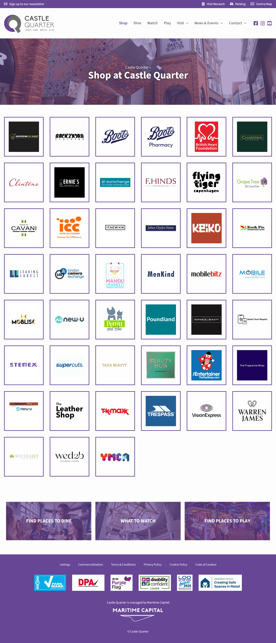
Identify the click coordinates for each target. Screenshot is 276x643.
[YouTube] (269, 23)
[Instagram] (262, 23)
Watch (152, 23)
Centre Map (264, 4)
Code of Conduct (205, 564)
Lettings (65, 564)
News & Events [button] (206, 23)
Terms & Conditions (123, 564)
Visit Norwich (216, 4)
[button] (186, 23)
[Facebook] (255, 23)
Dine (137, 23)
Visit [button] (180, 23)
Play (167, 23)
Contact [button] (235, 23)
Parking (240, 4)
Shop (123, 23)
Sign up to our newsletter (26, 4)
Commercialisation (90, 564)
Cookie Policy (178, 564)
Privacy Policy (153, 564)
